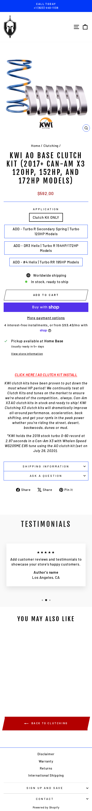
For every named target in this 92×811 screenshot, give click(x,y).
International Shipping (46, 775)
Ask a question (46, 475)
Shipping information (46, 466)
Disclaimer (45, 754)
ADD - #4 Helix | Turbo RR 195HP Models (46, 262)
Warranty (46, 761)
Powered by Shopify (46, 807)
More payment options (46, 318)
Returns (46, 768)
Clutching (50, 146)
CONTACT (45, 799)
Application (46, 209)
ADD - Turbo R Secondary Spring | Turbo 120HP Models (46, 231)
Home (35, 146)
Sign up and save (45, 788)
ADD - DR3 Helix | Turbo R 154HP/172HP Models (46, 248)
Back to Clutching (49, 723)
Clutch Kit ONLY (46, 217)
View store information (27, 353)
